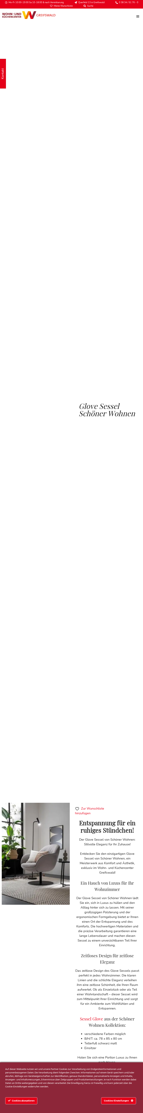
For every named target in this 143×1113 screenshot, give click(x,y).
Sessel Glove (91, 1019)
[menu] (138, 16)
